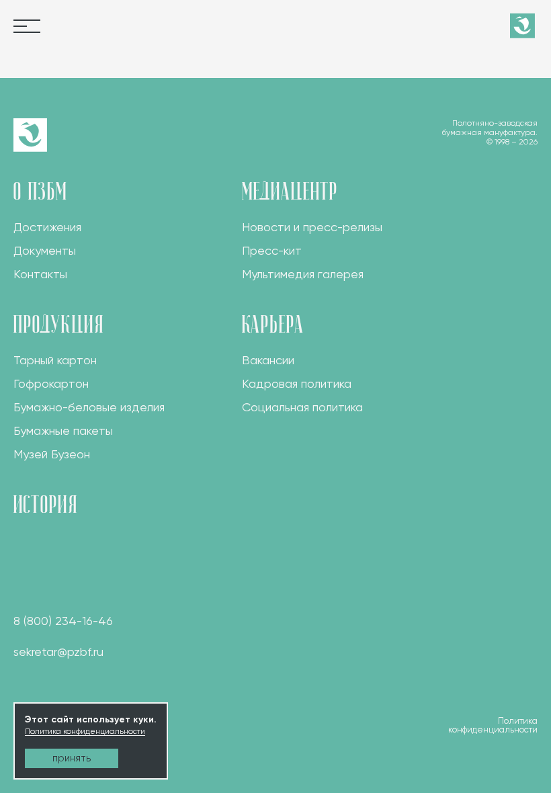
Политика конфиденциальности (85, 731)
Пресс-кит (272, 250)
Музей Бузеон (51, 454)
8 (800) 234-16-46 (63, 621)
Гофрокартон (51, 383)
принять (71, 758)
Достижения (47, 227)
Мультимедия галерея (303, 274)
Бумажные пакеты (63, 430)
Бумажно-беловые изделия (89, 407)
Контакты (40, 274)
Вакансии (268, 360)
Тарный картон (55, 360)
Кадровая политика (296, 383)
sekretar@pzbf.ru (58, 651)
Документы (44, 250)
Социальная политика (302, 407)
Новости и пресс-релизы (312, 227)
